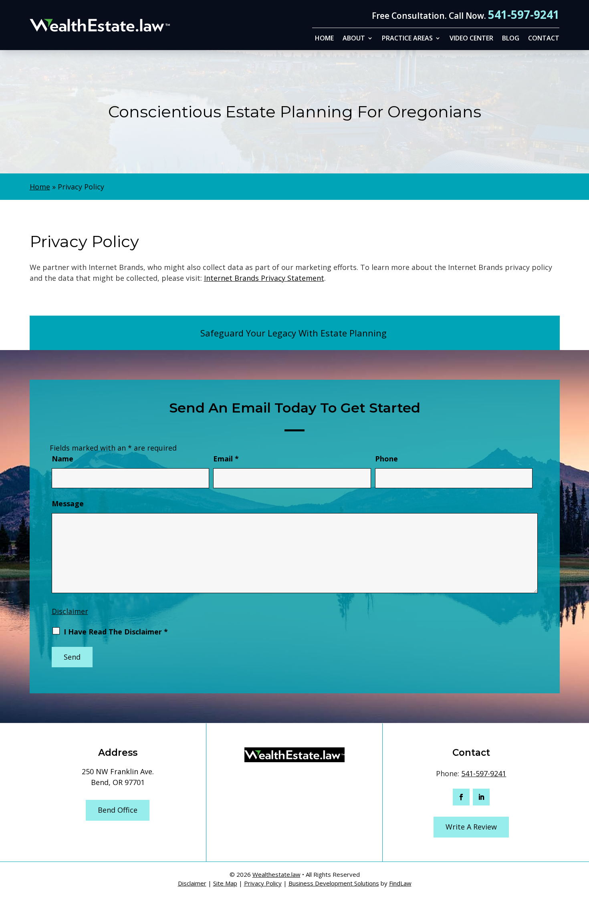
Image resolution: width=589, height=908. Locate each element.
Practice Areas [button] (407, 38)
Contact (543, 38)
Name (62, 458)
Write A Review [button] (471, 826)
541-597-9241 (523, 14)
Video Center (471, 38)
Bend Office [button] (117, 810)
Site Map (225, 883)
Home (324, 38)
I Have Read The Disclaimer (116, 631)
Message (68, 503)
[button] (581, 850)
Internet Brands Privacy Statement (264, 278)
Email (226, 458)
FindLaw (400, 883)
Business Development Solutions (333, 883)
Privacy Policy (263, 883)
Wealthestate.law (276, 874)
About (354, 38)
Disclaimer (70, 611)
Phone (386, 458)
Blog (510, 38)
